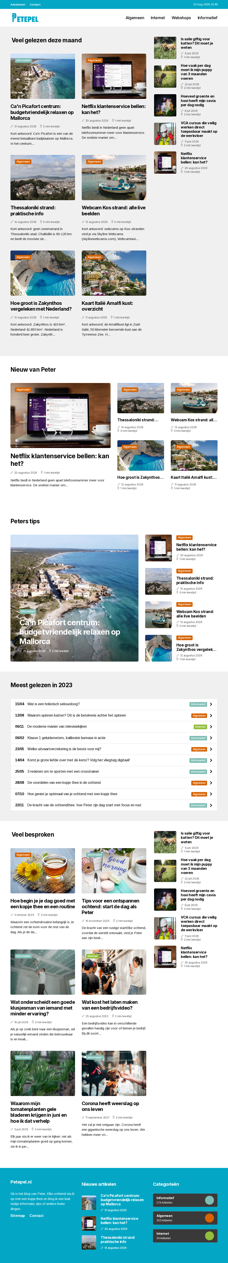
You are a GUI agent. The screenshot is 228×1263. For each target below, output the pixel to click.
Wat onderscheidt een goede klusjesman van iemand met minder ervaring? (42, 1008)
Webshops (181, 18)
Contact (35, 4)
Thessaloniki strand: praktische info (32, 210)
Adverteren (17, 4)
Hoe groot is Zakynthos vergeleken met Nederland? (41, 306)
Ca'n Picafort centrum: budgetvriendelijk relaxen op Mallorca (41, 112)
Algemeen (135, 18)
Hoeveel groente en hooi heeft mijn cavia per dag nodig (198, 100)
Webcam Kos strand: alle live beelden (113, 210)
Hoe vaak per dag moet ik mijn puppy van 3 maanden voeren (196, 72)
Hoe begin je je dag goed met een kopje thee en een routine (42, 903)
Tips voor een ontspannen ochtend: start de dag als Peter (110, 906)
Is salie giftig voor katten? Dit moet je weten (197, 43)
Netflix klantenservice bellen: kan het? (114, 109)
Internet (158, 18)
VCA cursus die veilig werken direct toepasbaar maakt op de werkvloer (199, 129)
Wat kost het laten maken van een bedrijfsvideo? (109, 1005)
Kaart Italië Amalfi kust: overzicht (107, 306)
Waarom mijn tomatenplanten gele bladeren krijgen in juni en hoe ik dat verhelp (38, 1112)
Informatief (208, 18)
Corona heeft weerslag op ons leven (110, 1106)
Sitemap (17, 1216)
